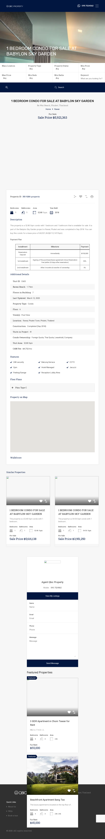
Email (31, 615)
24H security (18, 362)
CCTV (72, 362)
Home (48, 109)
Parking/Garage (19, 372)
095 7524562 (87, 6)
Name (31, 603)
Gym (15, 367)
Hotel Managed (47, 367)
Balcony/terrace (48, 362)
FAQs (10, 811)
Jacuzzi (73, 367)
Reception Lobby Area (50, 372)
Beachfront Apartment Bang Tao (47, 799)
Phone (31, 626)
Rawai (56, 109)
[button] (55, 427)
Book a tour (13, 816)
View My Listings (52, 596)
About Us (12, 807)
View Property (28, 499)
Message (32, 637)
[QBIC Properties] (14, 6)
